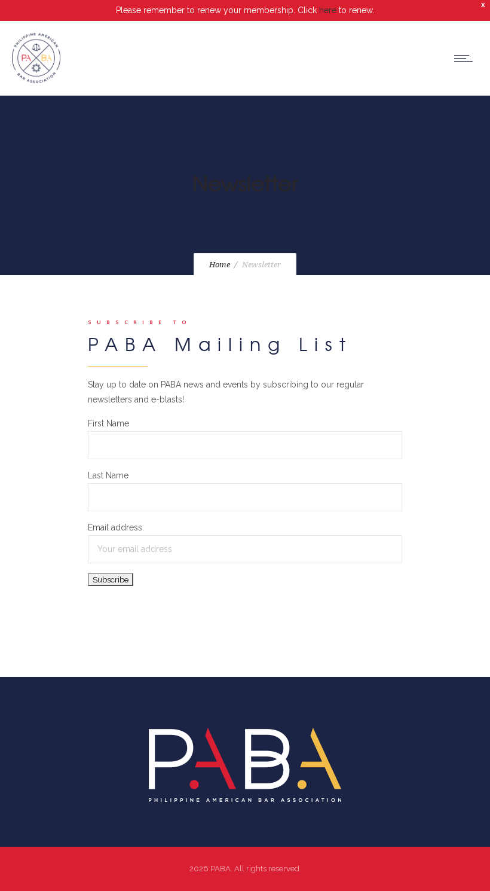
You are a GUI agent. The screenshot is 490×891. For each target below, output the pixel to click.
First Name (108, 423)
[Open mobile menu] (466, 58)
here (327, 10)
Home (219, 264)
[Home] (36, 80)
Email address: (116, 527)
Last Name (108, 475)
